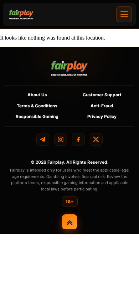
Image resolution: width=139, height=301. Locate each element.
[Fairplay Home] (69, 68)
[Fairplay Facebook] (78, 139)
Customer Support (102, 94)
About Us (37, 94)
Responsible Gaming (37, 116)
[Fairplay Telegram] (42, 139)
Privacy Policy (102, 116)
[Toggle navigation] (124, 14)
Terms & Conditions (37, 105)
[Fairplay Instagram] (60, 139)
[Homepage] (21, 14)
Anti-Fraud (102, 105)
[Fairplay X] (96, 139)
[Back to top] (69, 221)
